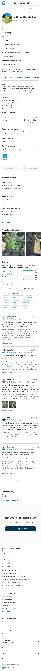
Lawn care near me (7, 599)
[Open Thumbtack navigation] (4, 3)
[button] (7, 18)
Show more (6, 566)
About (4, 78)
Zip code (5, 37)
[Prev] (17, 481)
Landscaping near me (8, 602)
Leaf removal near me (8, 608)
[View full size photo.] (13, 244)
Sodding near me (7, 605)
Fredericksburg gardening (9, 618)
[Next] (23, 481)
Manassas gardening (8, 621)
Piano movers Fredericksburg (10, 573)
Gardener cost (6, 551)
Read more (34, 122)
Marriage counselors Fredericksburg (12, 585)
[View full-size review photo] (5, 404)
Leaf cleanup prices (8, 557)
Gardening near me (7, 596)
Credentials (36, 78)
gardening (14, 9)
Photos (19, 78)
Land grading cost (7, 560)
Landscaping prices (8, 554)
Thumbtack (5, 9)
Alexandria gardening (8, 628)
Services (11, 78)
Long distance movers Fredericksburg (13, 576)
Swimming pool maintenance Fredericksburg (15, 579)
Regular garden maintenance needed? (15, 53)
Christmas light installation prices (12, 563)
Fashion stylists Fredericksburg (11, 582)
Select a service (7, 29)
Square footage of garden (11, 45)
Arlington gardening (8, 630)
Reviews (27, 78)
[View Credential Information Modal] (13, 492)
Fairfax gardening (7, 625)
